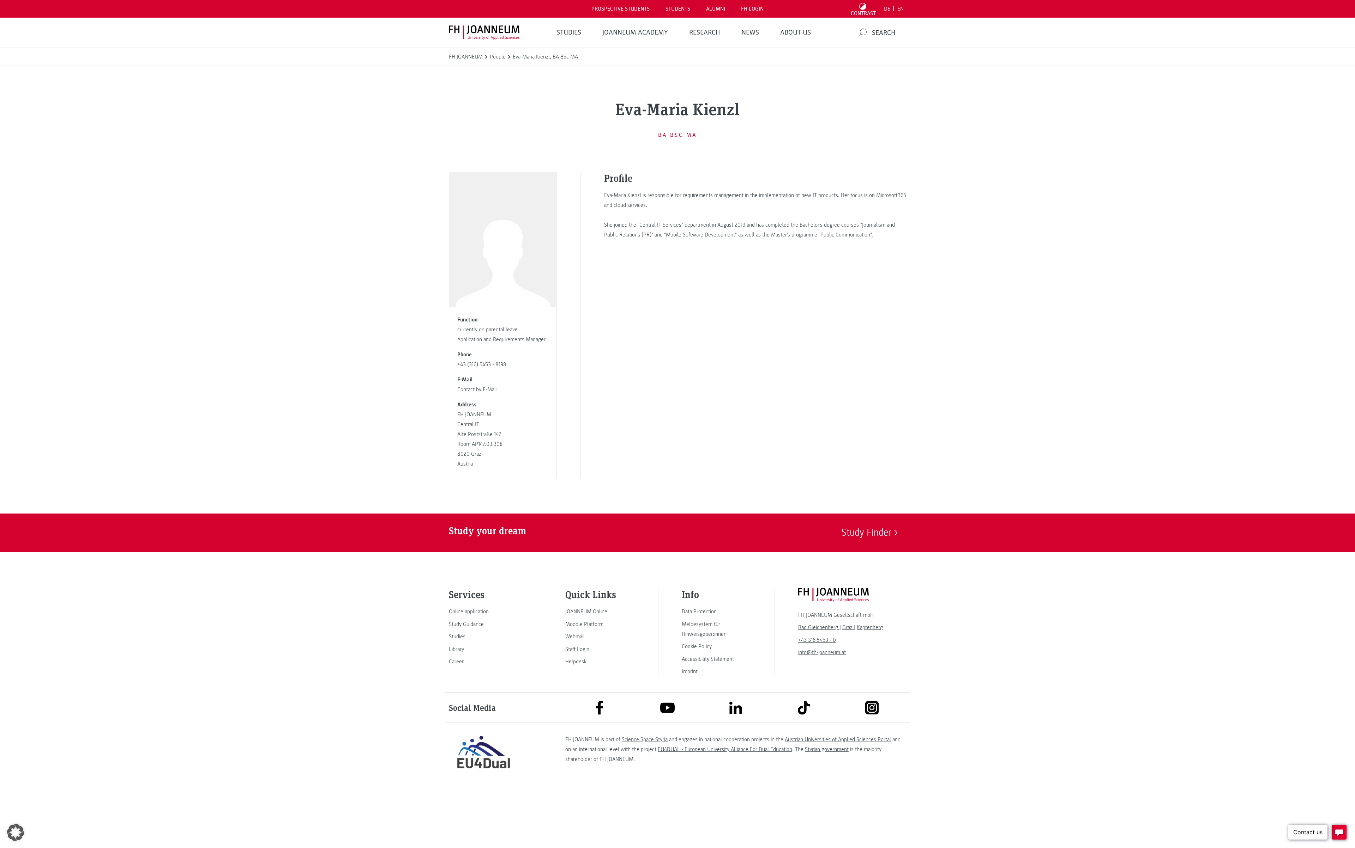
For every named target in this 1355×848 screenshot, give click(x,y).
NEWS (750, 32)
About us (795, 32)
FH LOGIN (752, 8)
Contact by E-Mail (477, 389)
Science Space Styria (645, 739)
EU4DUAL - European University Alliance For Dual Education (725, 749)
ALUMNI (715, 8)
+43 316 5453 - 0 (817, 640)
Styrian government (827, 749)
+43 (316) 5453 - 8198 (481, 364)
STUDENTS (678, 8)
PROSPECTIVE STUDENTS (620, 8)
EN (900, 8)
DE (887, 8)
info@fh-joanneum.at (822, 652)
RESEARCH (704, 32)
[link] (483, 611)
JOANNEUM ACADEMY (635, 32)
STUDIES (568, 32)
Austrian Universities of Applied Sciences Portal (838, 739)
